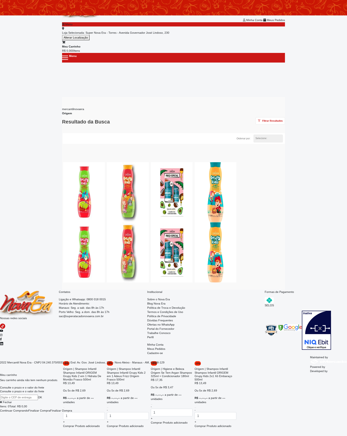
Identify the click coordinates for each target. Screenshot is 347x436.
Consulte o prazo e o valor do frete (22, 387)
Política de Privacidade (161, 316)
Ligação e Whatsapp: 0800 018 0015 (82, 299)
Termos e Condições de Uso (165, 312)
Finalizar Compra (39, 410)
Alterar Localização (76, 37)
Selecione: (261, 138)
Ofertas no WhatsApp (161, 324)
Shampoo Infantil (85, 368)
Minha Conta (254, 20)
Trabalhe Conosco (158, 333)
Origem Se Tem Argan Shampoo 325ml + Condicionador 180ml (171, 374)
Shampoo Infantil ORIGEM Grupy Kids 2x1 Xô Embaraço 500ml (213, 376)
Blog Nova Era (156, 303)
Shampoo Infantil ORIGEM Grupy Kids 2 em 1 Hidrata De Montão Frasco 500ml (82, 376)
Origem (67, 113)
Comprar (81, 426)
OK (40, 397)
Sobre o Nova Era (158, 299)
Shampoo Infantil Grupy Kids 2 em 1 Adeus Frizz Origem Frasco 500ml (126, 376)
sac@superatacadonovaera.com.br (81, 316)
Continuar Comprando (14, 410)
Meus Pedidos (275, 20)
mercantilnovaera (73, 109)
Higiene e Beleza (173, 368)
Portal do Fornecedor (160, 328)
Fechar (7, 402)
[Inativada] (316, 330)
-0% (197, 363)
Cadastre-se (155, 353)
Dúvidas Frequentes (160, 320)
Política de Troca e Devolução (166, 307)
